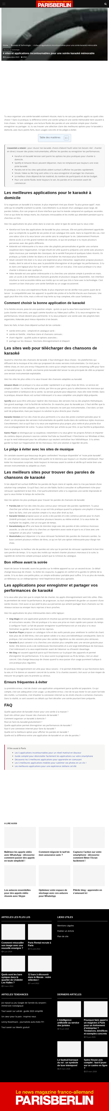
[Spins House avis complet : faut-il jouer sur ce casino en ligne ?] (96, 1049)
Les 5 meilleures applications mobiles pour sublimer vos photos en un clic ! (50, 762)
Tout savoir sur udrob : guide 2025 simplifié (22, 1011)
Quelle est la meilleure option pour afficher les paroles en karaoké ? (36, 732)
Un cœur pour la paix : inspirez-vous (18, 1016)
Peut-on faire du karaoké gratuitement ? (23, 722)
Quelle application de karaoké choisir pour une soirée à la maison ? (36, 711)
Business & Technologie (12, 50)
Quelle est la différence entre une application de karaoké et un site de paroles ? (42, 735)
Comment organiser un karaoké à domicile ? (25, 718)
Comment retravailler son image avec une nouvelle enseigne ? (12, 945)
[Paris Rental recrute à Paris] (40, 932)
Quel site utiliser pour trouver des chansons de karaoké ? (31, 715)
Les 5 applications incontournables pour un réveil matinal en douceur (48, 752)
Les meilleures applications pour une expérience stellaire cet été (45, 766)
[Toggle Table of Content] (65, 138)
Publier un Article (65, 931)
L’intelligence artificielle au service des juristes (68, 1023)
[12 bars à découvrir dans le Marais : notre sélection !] (40, 963)
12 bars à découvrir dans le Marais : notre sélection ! (39, 977)
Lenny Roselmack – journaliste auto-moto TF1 (22, 1022)
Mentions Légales (65, 925)
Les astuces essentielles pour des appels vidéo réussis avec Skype (17, 893)
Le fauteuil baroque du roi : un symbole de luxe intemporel (67, 1062)
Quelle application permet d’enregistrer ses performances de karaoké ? (38, 725)
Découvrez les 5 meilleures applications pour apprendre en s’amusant (48, 759)
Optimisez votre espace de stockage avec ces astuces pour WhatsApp (53, 893)
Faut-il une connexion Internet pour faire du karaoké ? (30, 728)
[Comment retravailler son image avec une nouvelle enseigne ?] (13, 932)
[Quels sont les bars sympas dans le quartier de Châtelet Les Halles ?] (13, 963)
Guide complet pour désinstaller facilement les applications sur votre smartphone (54, 756)
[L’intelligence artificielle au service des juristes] (69, 1009)
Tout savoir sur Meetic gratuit (15, 1027)
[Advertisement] (54, 92)
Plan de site (62, 936)
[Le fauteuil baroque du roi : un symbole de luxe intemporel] (69, 1049)
